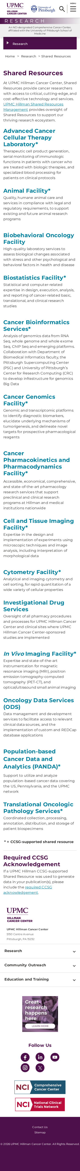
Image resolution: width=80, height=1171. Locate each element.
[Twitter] (40, 1067)
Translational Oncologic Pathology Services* (38, 807)
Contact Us (40, 1127)
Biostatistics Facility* (34, 277)
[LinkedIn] (40, 1057)
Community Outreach (25, 965)
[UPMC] (17, 8)
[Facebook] (25, 1057)
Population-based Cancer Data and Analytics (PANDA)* (32, 759)
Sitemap (40, 1132)
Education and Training (26, 979)
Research (20, 44)
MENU (73, 3)
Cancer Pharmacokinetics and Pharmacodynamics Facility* (36, 463)
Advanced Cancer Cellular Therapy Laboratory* (29, 137)
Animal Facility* (26, 190)
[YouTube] (54, 1057)
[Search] (62, 9)
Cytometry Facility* (32, 572)
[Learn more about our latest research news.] (40, 1014)
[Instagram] (25, 1068)
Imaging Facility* (39, 653)
